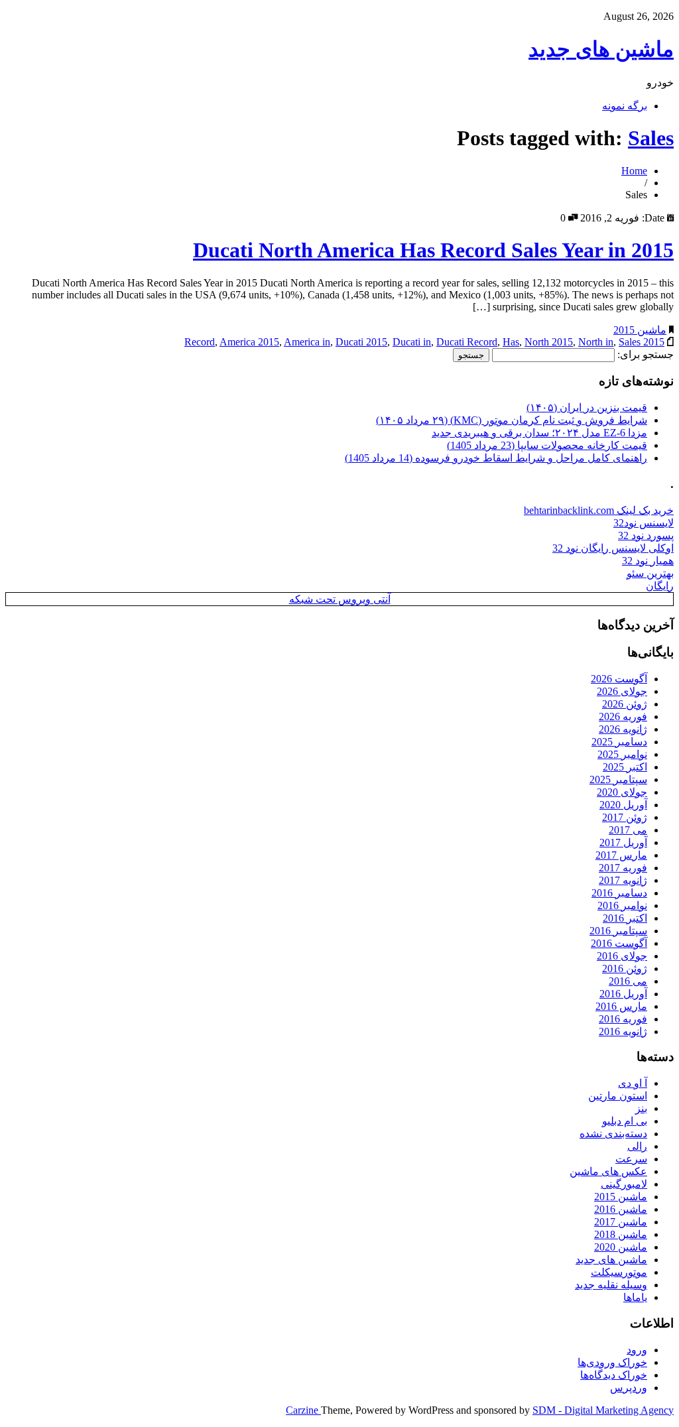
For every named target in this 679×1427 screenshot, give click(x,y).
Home (634, 170)
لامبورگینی (624, 1184)
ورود (637, 1349)
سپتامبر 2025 (618, 779)
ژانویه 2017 (623, 880)
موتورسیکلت (619, 1272)
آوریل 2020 (623, 804)
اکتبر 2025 (625, 767)
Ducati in (412, 341)
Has (511, 341)
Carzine (303, 1410)
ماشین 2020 (620, 1247)
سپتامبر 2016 (618, 930)
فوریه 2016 (623, 1018)
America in (307, 341)
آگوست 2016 (619, 943)
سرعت (631, 1158)
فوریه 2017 (623, 867)
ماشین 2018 (620, 1234)
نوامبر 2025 (622, 754)
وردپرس (628, 1387)
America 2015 (249, 341)
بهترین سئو (650, 573)
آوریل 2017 (623, 842)
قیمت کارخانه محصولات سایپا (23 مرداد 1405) (547, 445)
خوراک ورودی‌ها (612, 1362)
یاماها (635, 1297)
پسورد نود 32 (646, 535)
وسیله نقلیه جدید (611, 1284)
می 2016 (628, 981)
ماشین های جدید (601, 49)
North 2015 (549, 341)
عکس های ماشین (608, 1171)
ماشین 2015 (639, 330)
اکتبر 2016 (625, 918)
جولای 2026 (622, 691)
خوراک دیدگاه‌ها (613, 1375)
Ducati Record (466, 341)
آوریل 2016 (623, 993)
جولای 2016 (622, 956)
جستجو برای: (645, 354)
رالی (637, 1146)
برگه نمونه (624, 105)
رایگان (660, 585)
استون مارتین (617, 1095)
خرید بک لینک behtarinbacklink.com (599, 510)
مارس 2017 (621, 855)
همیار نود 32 (648, 560)
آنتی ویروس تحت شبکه (340, 599)
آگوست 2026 (619, 678)
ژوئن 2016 (624, 968)
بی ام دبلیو (624, 1121)
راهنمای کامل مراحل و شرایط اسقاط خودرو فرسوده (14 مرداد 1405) (496, 458)
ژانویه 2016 (623, 1031)
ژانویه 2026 (623, 729)
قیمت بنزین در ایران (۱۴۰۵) (586, 407)
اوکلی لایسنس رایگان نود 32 (613, 548)
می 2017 (628, 830)
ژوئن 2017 (624, 817)
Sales (651, 138)
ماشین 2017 (620, 1221)
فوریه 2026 (623, 716)
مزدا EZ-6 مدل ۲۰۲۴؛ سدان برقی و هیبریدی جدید (539, 432)
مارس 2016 (621, 1006)
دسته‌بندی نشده (613, 1133)
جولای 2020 (622, 792)
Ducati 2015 (361, 341)
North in (595, 341)
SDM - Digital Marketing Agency (603, 1410)
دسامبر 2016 (619, 893)
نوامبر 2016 (622, 905)
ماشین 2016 (620, 1209)
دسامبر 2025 (619, 741)
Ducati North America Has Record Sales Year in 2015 (433, 250)
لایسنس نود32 (643, 522)
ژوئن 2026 (624, 704)
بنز (641, 1108)
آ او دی (632, 1083)
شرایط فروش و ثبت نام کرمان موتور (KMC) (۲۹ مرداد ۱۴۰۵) (511, 420)
